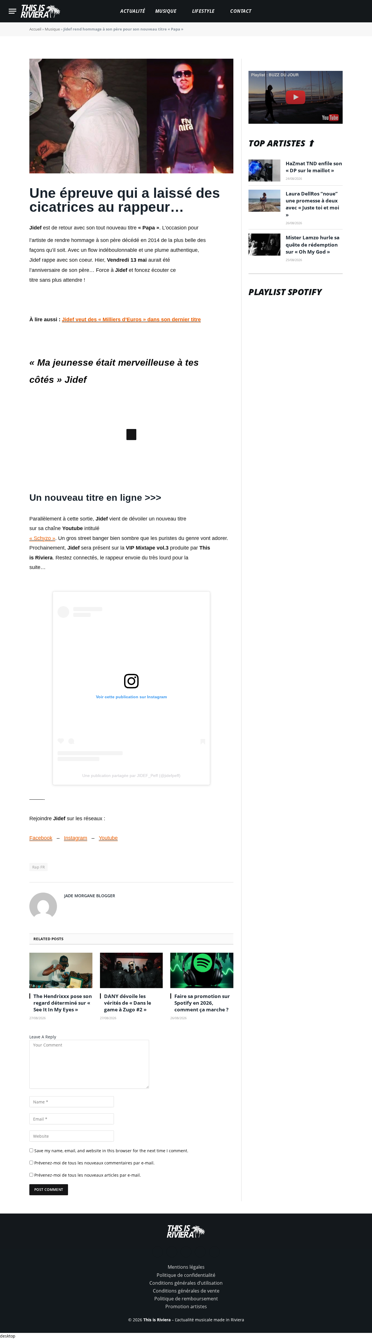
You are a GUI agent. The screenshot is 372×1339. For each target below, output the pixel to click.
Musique (165, 11)
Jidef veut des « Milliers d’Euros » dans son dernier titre (131, 319)
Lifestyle (203, 11)
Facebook (40, 915)
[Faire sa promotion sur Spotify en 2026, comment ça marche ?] (201, 1048)
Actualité (132, 11)
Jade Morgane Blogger (89, 973)
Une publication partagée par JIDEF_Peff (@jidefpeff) (131, 852)
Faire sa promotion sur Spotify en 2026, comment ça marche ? (202, 1080)
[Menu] (12, 11)
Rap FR (38, 944)
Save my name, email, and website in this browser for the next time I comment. (111, 1228)
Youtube (108, 915)
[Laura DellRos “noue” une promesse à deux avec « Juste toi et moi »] (264, 201)
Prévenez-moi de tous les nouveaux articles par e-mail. (87, 1252)
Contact (240, 11)
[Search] (360, 11)
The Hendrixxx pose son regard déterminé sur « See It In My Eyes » (62, 1080)
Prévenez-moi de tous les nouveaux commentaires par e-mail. (94, 1240)
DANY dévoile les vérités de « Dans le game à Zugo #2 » (127, 1080)
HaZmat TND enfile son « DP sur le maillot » (314, 167)
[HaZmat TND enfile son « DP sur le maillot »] (264, 170)
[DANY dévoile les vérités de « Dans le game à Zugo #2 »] (131, 1048)
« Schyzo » (42, 615)
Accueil (35, 29)
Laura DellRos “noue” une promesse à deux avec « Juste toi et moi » (312, 204)
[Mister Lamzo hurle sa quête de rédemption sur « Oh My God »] (264, 245)
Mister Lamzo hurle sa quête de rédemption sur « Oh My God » (312, 244)
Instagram (75, 915)
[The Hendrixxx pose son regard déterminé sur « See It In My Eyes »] (60, 1048)
